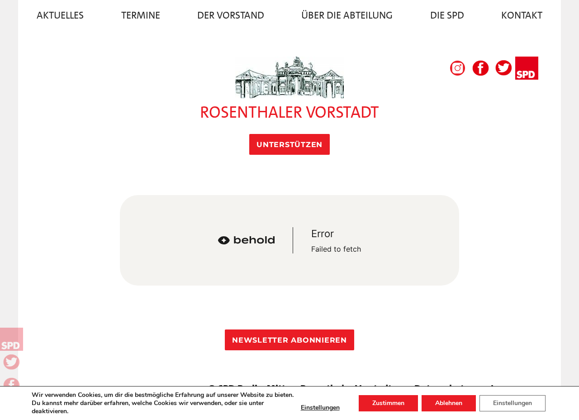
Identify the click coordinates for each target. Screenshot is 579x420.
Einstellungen (320, 408)
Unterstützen (289, 144)
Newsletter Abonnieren (289, 340)
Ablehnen (448, 403)
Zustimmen (388, 403)
